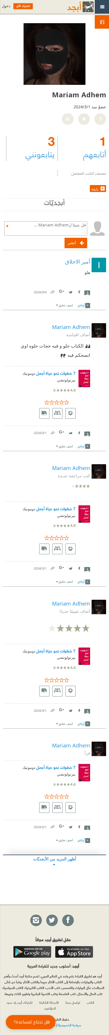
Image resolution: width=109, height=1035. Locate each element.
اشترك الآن (23, 6)
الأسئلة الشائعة (49, 1002)
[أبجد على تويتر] (52, 921)
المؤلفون (50, 1008)
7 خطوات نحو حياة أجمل (56, 372)
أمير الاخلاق (77, 261)
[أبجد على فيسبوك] (68, 921)
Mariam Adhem (71, 326)
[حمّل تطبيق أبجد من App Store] (74, 952)
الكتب (90, 1002)
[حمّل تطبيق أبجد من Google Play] (32, 952)
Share (87, 292)
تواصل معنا (72, 1002)
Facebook (78, 290)
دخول (6, 5)
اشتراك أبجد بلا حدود (19, 1002)
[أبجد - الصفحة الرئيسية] (73, 6)
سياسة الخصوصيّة (69, 1025)
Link (52, 290)
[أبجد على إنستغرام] (36, 921)
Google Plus (62, 291)
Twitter (70, 290)
